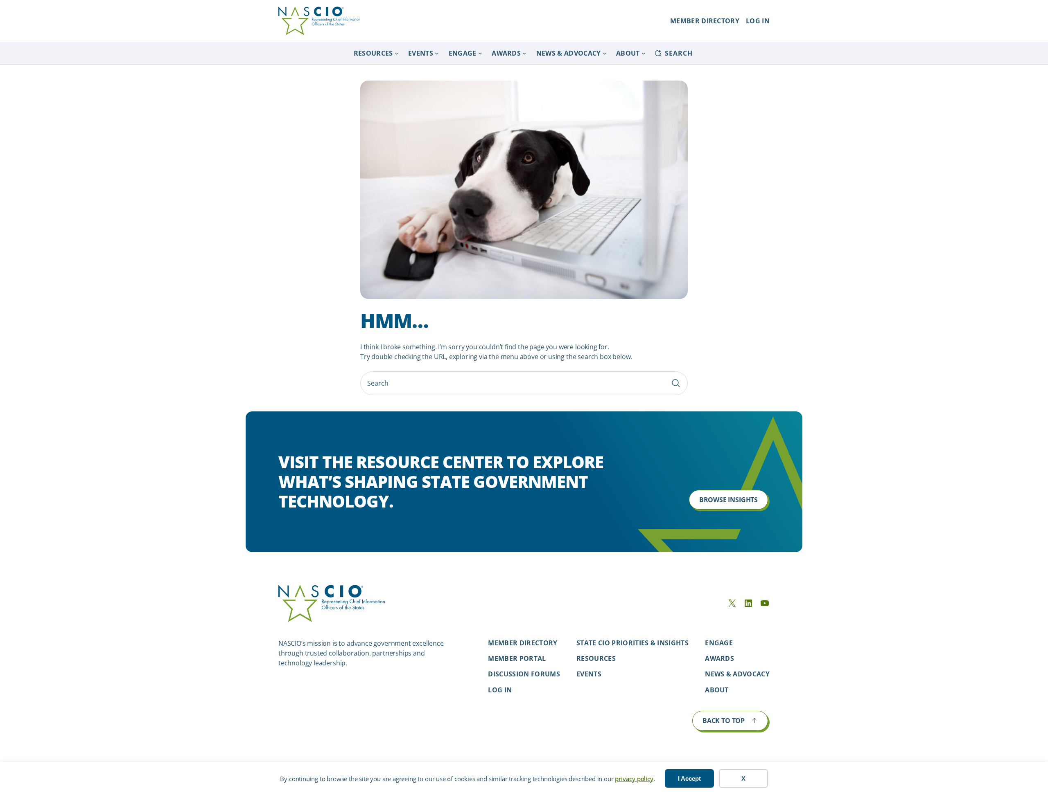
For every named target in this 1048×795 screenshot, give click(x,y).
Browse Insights (728, 499)
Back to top (723, 720)
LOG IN (758, 20)
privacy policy (634, 779)
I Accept (689, 778)
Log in (500, 689)
